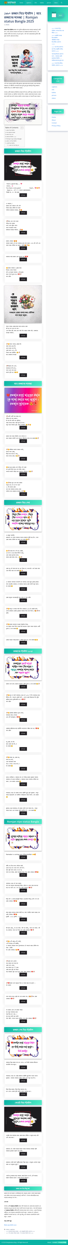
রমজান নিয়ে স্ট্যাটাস (10, 130)
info (35, 2)
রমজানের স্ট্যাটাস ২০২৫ (11, 136)
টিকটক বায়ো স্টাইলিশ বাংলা (10, 1225)
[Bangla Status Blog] (10, 2)
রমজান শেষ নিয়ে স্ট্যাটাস (11, 141)
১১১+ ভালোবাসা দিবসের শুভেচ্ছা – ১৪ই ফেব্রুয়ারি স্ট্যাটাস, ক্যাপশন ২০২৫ (20, 1231)
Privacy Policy (56, 126)
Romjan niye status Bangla (13, 139)
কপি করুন (23, 195)
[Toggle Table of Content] (21, 127)
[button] (61, 2)
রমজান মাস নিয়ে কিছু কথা (14, 145)
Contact (54, 123)
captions (28, 2)
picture (49, 2)
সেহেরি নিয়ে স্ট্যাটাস (10, 143)
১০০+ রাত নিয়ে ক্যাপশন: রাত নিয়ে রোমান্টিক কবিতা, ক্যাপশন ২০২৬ (57, 49)
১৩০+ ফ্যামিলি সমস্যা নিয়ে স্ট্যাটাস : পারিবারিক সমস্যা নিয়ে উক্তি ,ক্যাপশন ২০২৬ (57, 39)
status (56, 2)
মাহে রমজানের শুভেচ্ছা (10, 132)
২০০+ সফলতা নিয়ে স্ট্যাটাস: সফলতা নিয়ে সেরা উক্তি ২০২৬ (58, 30)
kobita (42, 2)
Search (54, 12)
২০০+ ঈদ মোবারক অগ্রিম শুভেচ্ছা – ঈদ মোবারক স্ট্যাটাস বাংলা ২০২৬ (19, 1233)
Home (21, 2)
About (54, 120)
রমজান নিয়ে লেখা (9, 134)
